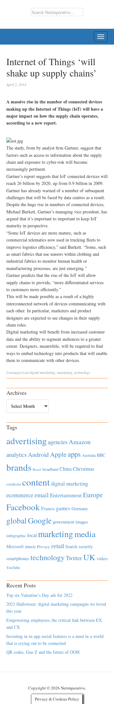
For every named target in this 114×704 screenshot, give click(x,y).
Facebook (23, 507)
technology (82, 372)
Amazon (80, 442)
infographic (16, 535)
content (36, 482)
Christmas (83, 468)
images (81, 522)
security (86, 546)
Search (71, 546)
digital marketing (42, 372)
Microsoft (15, 546)
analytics (16, 454)
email (42, 495)
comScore (13, 484)
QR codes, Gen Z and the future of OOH (42, 652)
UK (89, 557)
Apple (58, 454)
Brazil (37, 469)
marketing (64, 372)
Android (38, 454)
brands (18, 467)
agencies (57, 442)
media (85, 534)
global (16, 520)
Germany (80, 508)
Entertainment (66, 495)
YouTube (13, 567)
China (66, 468)
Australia (89, 455)
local (32, 535)
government (63, 522)
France (48, 508)
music (30, 546)
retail (57, 546)
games (63, 508)
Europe (93, 494)
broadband (50, 469)
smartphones (17, 558)
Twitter (74, 558)
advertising (26, 441)
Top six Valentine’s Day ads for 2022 (39, 595)
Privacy (43, 546)
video (102, 558)
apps (74, 454)
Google (40, 520)
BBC (101, 455)
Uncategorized (17, 372)
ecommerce (19, 495)
